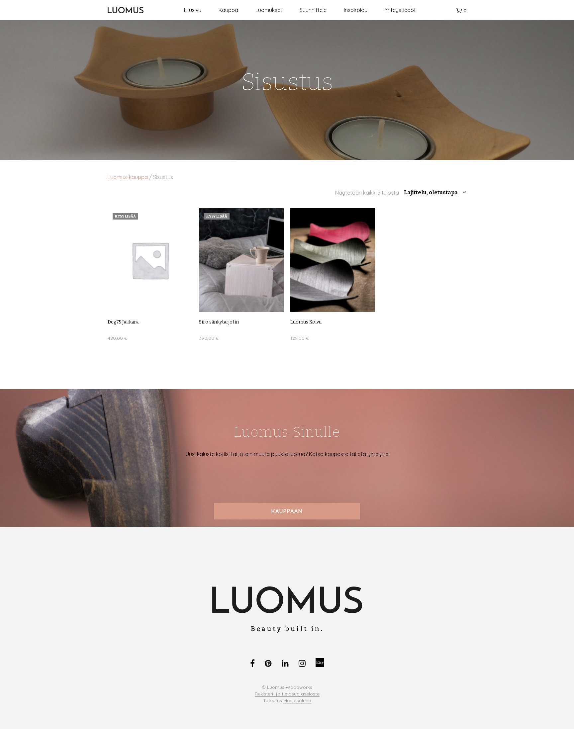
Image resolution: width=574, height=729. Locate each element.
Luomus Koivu (306, 322)
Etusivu (192, 10)
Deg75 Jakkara (123, 322)
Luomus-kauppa (128, 177)
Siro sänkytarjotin (219, 322)
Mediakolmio (297, 700)
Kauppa (228, 10)
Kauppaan (287, 511)
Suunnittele (313, 10)
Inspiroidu (355, 10)
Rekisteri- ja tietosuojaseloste (287, 694)
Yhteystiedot (400, 10)
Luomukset (268, 10)
